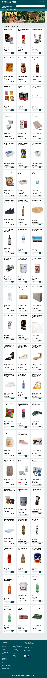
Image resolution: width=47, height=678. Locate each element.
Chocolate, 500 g (8, 172)
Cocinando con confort (37, 29)
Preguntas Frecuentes (7, 666)
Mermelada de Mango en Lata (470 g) (23, 144)
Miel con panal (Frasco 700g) (23, 58)
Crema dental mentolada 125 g (36, 403)
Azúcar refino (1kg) (8, 315)
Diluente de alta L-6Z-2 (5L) (9, 461)
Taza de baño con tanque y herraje (8, 115)
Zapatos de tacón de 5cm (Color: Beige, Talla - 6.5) (36, 346)
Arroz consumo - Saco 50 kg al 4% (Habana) (9, 287)
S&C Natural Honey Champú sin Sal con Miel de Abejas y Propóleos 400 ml (8, 578)
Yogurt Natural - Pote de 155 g (37, 172)
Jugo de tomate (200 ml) (9, 549)
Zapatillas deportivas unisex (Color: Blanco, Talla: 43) (9, 375)
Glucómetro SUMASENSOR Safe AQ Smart (9, 490)
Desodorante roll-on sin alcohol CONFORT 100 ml (23, 404)
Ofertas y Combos (16, 645)
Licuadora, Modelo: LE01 (36, 490)
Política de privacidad (7, 665)
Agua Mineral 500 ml (22, 229)
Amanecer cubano (8, 29)
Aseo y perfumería (16, 650)
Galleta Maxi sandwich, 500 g (23, 30)
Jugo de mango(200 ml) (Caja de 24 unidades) (22, 288)
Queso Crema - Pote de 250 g (36, 144)
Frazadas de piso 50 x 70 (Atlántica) (37, 115)
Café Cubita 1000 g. (22, 315)
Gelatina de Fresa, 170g (8, 403)
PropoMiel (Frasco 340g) (36, 58)
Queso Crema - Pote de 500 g (9, 144)
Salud (3, 653)
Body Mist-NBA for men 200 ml (36, 520)
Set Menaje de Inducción (7, 259)
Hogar (3, 649)
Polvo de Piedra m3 (36, 200)
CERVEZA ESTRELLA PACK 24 (36, 87)
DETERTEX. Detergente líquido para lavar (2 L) (8, 608)
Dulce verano (7, 86)
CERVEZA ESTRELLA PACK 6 (22, 87)
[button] (5, 17)
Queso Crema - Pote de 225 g (22, 172)
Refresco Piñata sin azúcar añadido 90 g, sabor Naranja (36, 375)
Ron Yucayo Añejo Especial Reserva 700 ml (23, 201)
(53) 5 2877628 (28, 649)
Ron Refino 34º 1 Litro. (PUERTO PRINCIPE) (23, 520)
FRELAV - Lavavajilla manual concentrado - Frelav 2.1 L (37, 578)
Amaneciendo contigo (23, 114)
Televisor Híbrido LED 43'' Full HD (37, 230)
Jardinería (4, 659)
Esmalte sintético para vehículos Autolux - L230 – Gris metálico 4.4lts (23, 491)
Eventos (4, 645)
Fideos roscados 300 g (9, 57)
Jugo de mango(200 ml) (22, 549)
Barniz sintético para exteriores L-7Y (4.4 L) (23, 577)
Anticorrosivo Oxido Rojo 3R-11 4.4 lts (22, 259)
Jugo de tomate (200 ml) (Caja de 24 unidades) (23, 608)
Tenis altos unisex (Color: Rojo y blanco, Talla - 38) (23, 346)
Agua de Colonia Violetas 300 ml (22, 375)
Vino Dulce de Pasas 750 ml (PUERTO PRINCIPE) (8, 230)
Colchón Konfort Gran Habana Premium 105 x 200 (9, 520)
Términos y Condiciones (7, 668)
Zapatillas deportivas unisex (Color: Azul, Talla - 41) (9, 201)
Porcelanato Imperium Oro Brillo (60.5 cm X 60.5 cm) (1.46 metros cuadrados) (37, 317)
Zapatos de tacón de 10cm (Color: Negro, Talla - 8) (9, 346)
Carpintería (15, 656)
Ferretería (14, 649)
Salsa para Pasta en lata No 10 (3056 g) (36, 549)
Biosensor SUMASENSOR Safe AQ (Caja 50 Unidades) (37, 462)
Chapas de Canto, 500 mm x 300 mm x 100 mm (37, 288)
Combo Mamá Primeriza (21, 461)
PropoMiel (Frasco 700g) (8, 432)
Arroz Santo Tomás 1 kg (36, 259)
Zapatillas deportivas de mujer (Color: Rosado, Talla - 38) (23, 433)
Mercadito (4, 646)
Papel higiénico (35, 432)
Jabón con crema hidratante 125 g (36, 607)
